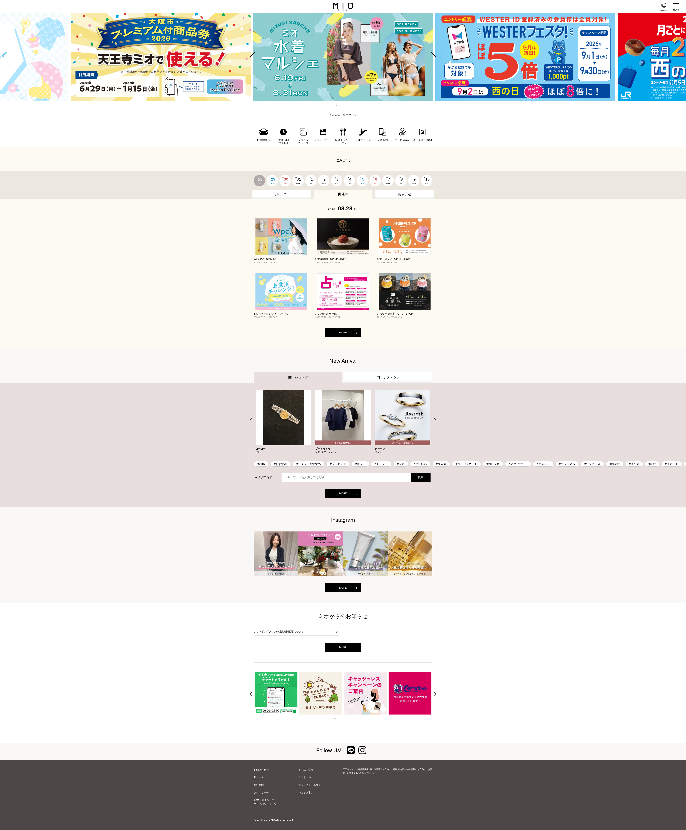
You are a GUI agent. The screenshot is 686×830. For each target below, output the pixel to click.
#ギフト (360, 464)
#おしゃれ (492, 464)
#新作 (261, 464)
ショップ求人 (305, 792)
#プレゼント (338, 464)
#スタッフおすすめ (308, 464)
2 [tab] (329, 105)
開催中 (343, 194)
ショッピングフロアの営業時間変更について (279, 631)
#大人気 (441, 464)
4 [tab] (337, 105)
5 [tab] (340, 105)
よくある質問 (305, 769)
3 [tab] (333, 105)
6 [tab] (344, 105)
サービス (259, 777)
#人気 (400, 464)
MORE (343, 332)
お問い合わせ (261, 769)
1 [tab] (326, 105)
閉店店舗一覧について (343, 115)
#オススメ (543, 464)
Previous (254, 57)
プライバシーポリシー (310, 785)
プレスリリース (262, 792)
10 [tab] (358, 105)
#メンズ (634, 464)
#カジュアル (567, 464)
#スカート (671, 464)
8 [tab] (351, 105)
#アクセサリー (518, 464)
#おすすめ (280, 464)
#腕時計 (615, 464)
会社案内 (259, 785)
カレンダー (282, 194)
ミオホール (304, 777)
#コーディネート (466, 464)
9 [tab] (354, 105)
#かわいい (420, 464)
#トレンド (381, 464)
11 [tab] (362, 105)
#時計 (652, 464)
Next (431, 57)
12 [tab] (363, 718)
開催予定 (404, 194)
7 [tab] (347, 105)
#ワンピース (592, 464)
